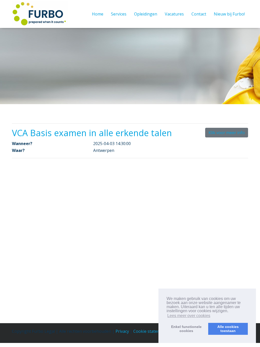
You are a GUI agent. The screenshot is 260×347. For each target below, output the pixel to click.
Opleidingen (145, 14)
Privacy (122, 331)
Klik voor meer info (226, 132)
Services (118, 14)
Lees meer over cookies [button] (188, 315)
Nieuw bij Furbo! (229, 14)
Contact (198, 14)
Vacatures (174, 14)
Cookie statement (150, 331)
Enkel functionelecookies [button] (186, 329)
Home (97, 14)
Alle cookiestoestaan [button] (228, 329)
